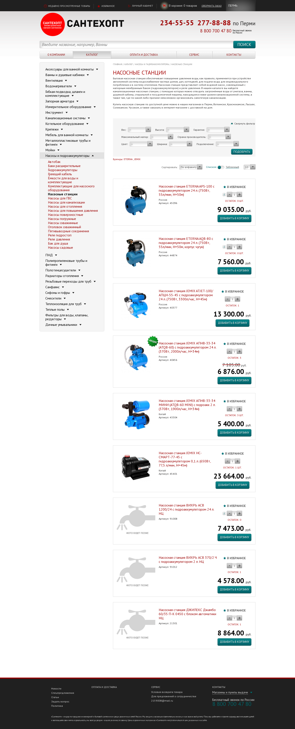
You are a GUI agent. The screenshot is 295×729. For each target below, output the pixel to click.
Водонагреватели (59, 86)
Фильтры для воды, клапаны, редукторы (66, 317)
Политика (57, 705)
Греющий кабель (60, 174)
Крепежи (52, 129)
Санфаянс (52, 287)
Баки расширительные (64, 166)
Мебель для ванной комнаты (67, 135)
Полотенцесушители (61, 270)
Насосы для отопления (65, 206)
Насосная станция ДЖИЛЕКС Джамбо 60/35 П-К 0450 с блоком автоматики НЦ (187, 614)
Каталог (92, 55)
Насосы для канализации (66, 202)
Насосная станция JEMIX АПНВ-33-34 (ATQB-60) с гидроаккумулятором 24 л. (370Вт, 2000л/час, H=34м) (187, 347)
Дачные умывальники (61, 324)
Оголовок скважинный (64, 227)
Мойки (50, 150)
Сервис (194, 55)
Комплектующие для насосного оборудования (71, 188)
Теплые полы (55, 309)
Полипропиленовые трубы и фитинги (66, 262)
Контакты (234, 55)
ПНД (49, 255)
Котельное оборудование (65, 123)
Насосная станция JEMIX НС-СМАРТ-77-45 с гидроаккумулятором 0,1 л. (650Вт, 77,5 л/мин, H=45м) (185, 459)
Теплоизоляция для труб (63, 304)
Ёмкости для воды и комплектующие (63, 180)
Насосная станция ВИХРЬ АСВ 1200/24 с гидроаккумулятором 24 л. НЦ (186, 509)
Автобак (54, 161)
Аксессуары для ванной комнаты (70, 69)
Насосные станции (181, 64)
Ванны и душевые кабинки (65, 75)
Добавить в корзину (234, 218)
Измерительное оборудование (68, 107)
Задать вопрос (60, 701)
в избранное (236, 187)
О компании (56, 55)
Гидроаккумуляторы (62, 170)
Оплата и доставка (144, 55)
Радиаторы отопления (62, 276)
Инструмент (54, 112)
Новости (56, 688)
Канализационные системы (65, 118)
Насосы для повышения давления (73, 210)
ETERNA (128, 159)
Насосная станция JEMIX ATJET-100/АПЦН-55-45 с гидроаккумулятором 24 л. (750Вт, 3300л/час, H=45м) (186, 295)
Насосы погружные (62, 218)
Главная (117, 64)
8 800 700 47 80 (215, 31)
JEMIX (137, 159)
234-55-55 (177, 22)
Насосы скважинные (63, 223)
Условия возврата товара (166, 692)
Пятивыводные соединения (68, 231)
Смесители (53, 298)
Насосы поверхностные (65, 214)
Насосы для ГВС (60, 198)
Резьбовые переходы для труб (68, 281)
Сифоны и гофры (58, 292)
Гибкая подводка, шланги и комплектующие (65, 93)
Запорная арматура (60, 101)
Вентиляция (54, 80)
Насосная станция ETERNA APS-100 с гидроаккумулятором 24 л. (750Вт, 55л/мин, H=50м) (186, 190)
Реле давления (59, 239)
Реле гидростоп (59, 235)
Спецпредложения (62, 692)
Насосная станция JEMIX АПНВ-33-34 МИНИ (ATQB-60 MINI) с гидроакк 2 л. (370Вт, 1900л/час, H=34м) (187, 404)
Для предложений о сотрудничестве (173, 696)
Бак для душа (58, 243)
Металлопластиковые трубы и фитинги (67, 142)
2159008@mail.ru (162, 700)
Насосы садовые (60, 247)
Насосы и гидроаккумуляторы (152, 64)
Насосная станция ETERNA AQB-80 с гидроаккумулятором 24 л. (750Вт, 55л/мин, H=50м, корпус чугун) (186, 242)
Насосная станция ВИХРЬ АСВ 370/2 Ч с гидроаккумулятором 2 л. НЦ (188, 559)
